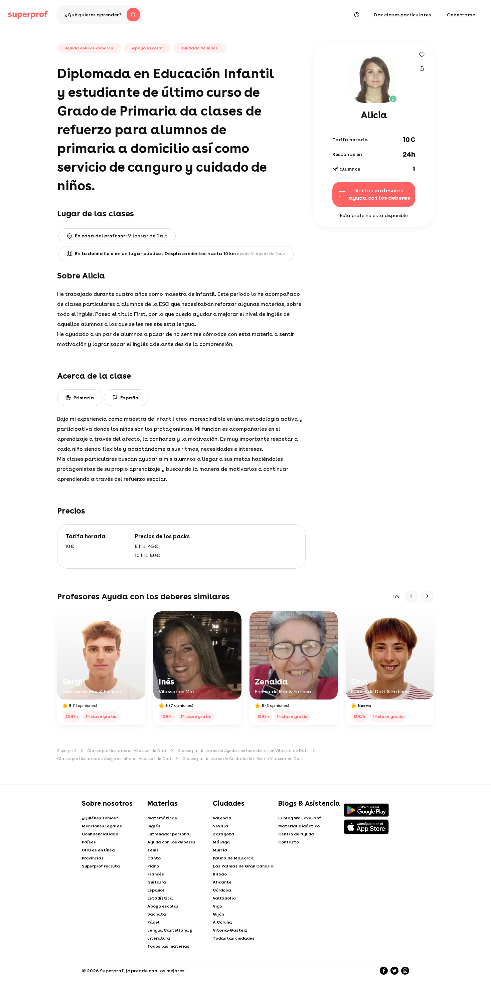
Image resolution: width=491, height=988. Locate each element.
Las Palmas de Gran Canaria (243, 866)
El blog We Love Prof (299, 818)
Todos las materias (168, 946)
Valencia (222, 818)
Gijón (218, 914)
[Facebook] (384, 971)
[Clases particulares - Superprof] (28, 15)
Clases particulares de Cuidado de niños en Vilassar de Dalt (242, 758)
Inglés (153, 826)
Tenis (153, 850)
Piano (153, 866)
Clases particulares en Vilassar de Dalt (127, 750)
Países (89, 842)
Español (155, 890)
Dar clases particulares (402, 14)
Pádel (153, 922)
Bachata (156, 914)
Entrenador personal (169, 834)
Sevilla (220, 826)
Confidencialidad (100, 834)
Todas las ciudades (234, 938)
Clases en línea (98, 850)
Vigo (217, 906)
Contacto (288, 842)
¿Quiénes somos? (100, 818)
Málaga (221, 842)
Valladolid (224, 898)
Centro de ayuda (296, 834)
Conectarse (461, 14)
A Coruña (222, 922)
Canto (154, 858)
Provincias (93, 858)
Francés (155, 874)
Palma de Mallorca (233, 858)
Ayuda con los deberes (171, 842)
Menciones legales (102, 826)
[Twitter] (394, 971)
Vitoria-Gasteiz (230, 930)
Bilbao (220, 874)
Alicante (222, 882)
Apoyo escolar (162, 906)
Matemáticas (162, 818)
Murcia (220, 850)
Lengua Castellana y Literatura (169, 934)
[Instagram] (405, 971)
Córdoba (222, 890)
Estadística (160, 898)
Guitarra (156, 882)
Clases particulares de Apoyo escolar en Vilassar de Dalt (114, 758)
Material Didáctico (299, 826)
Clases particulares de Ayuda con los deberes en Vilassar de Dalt (242, 750)
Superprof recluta (101, 866)
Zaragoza (223, 834)
